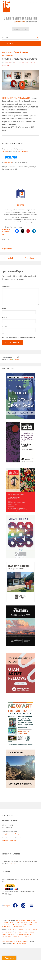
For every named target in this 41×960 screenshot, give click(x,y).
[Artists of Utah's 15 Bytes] (20, 7)
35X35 (27, 936)
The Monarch (31, 258)
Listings (8, 63)
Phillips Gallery (16, 930)
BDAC (32, 932)
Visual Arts (20, 920)
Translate (16, 359)
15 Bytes (11, 924)
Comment (6, 286)
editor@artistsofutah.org (10, 840)
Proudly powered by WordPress (14, 941)
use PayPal (8, 163)
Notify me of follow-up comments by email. (19, 337)
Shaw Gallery (9, 258)
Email (5, 317)
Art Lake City (18, 926)
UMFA (25, 932)
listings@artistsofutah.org (10, 834)
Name (4, 308)
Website (5, 326)
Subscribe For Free (20, 29)
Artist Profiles (29, 924)
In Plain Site (6, 926)
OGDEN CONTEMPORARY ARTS (16, 98)
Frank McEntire (8, 934)
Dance (19, 924)
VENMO (5, 151)
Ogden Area (7, 52)
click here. (12, 864)
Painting (24, 922)
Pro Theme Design (20, 943)
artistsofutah (23, 151)
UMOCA (28, 930)
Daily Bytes (14, 922)
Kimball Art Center (24, 934)
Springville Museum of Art (12, 936)
